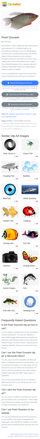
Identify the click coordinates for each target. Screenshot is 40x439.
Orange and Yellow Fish (13, 243)
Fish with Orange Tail (12, 310)
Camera (6, 266)
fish (7, 114)
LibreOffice (5, 375)
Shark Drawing (29, 198)
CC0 (14, 121)
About (12, 434)
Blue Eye (7, 198)
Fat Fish (26, 243)
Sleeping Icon (29, 310)
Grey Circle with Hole (12, 153)
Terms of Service (34, 434)
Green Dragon (9, 288)
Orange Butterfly (30, 266)
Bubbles (26, 176)
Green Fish (28, 153)
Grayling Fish (8, 176)
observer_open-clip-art (17, 114)
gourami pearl (11, 117)
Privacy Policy (24, 434)
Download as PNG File (20, 94)
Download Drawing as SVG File (20, 83)
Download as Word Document (21, 104)
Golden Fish (8, 221)
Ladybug (26, 221)
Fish (25, 288)
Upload (17, 434)
